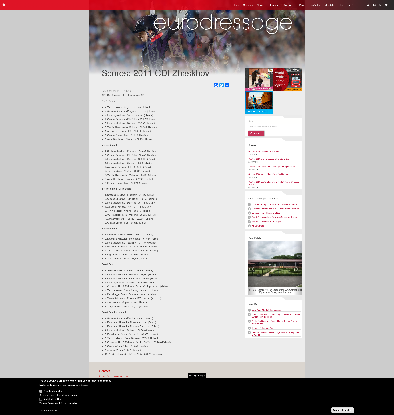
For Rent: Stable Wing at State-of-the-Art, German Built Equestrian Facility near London (275, 291)
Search (257, 133)
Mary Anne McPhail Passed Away (267, 309)
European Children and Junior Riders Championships (275, 208)
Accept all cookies (342, 410)
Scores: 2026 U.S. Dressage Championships (268, 158)
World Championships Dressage (266, 221)
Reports (273, 5)
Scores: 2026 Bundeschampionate (263, 151)
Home (236, 5)
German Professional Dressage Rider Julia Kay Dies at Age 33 (275, 333)
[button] (252, 268)
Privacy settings (197, 375)
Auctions (289, 5)
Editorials (329, 5)
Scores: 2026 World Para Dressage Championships (271, 166)
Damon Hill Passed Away (263, 327)
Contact (104, 371)
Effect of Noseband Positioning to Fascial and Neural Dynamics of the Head (276, 315)
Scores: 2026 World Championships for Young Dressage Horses (273, 183)
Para (302, 5)
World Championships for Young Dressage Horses (274, 217)
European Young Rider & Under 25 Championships (274, 204)
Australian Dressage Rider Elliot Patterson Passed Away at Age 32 (274, 322)
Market (314, 5)
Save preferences (49, 410)
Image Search (347, 5)
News (260, 5)
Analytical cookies (52, 399)
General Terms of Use (114, 376)
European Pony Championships (266, 212)
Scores (247, 5)
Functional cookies (53, 391)
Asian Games (258, 225)
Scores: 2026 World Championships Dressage (269, 174)
